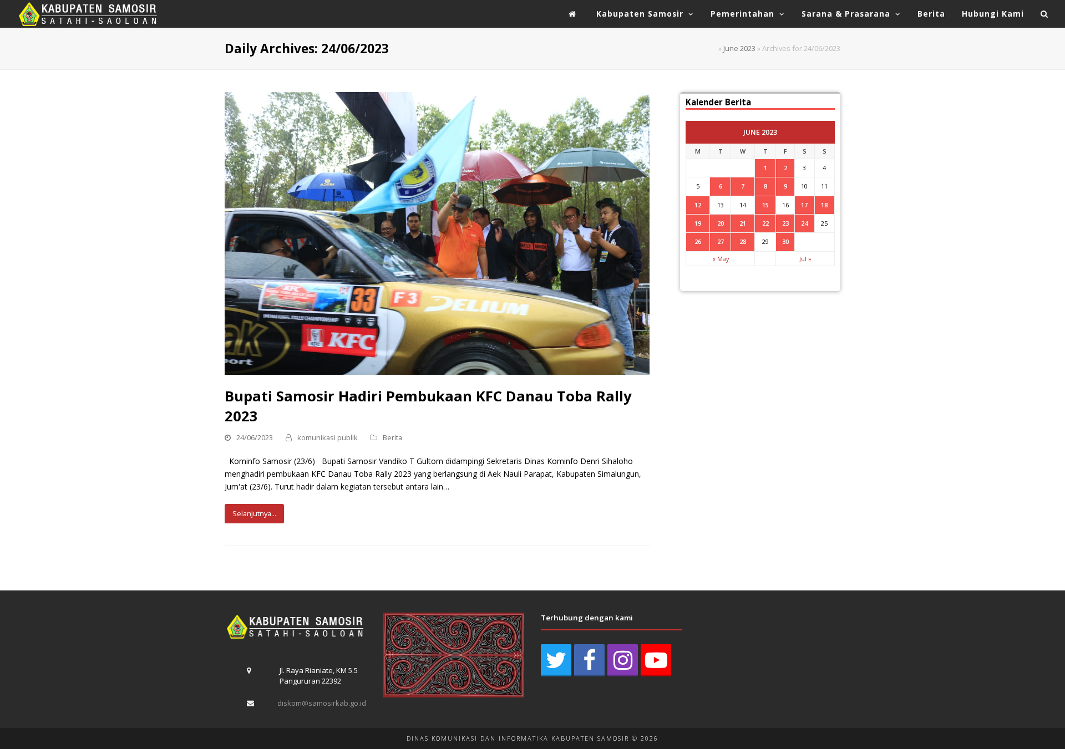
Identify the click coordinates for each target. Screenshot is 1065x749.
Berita (392, 437)
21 (742, 223)
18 (824, 205)
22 (765, 223)
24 (804, 223)
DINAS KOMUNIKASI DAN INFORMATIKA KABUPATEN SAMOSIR (518, 738)
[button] (1044, 14)
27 (720, 241)
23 (785, 223)
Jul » (805, 258)
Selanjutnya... (254, 513)
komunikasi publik (327, 437)
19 (697, 223)
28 (742, 241)
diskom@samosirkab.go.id (321, 703)
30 (785, 241)
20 (720, 223)
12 (697, 205)
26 (697, 241)
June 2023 (739, 48)
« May (720, 258)
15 (765, 205)
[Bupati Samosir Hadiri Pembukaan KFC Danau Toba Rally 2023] (437, 232)
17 (804, 205)
